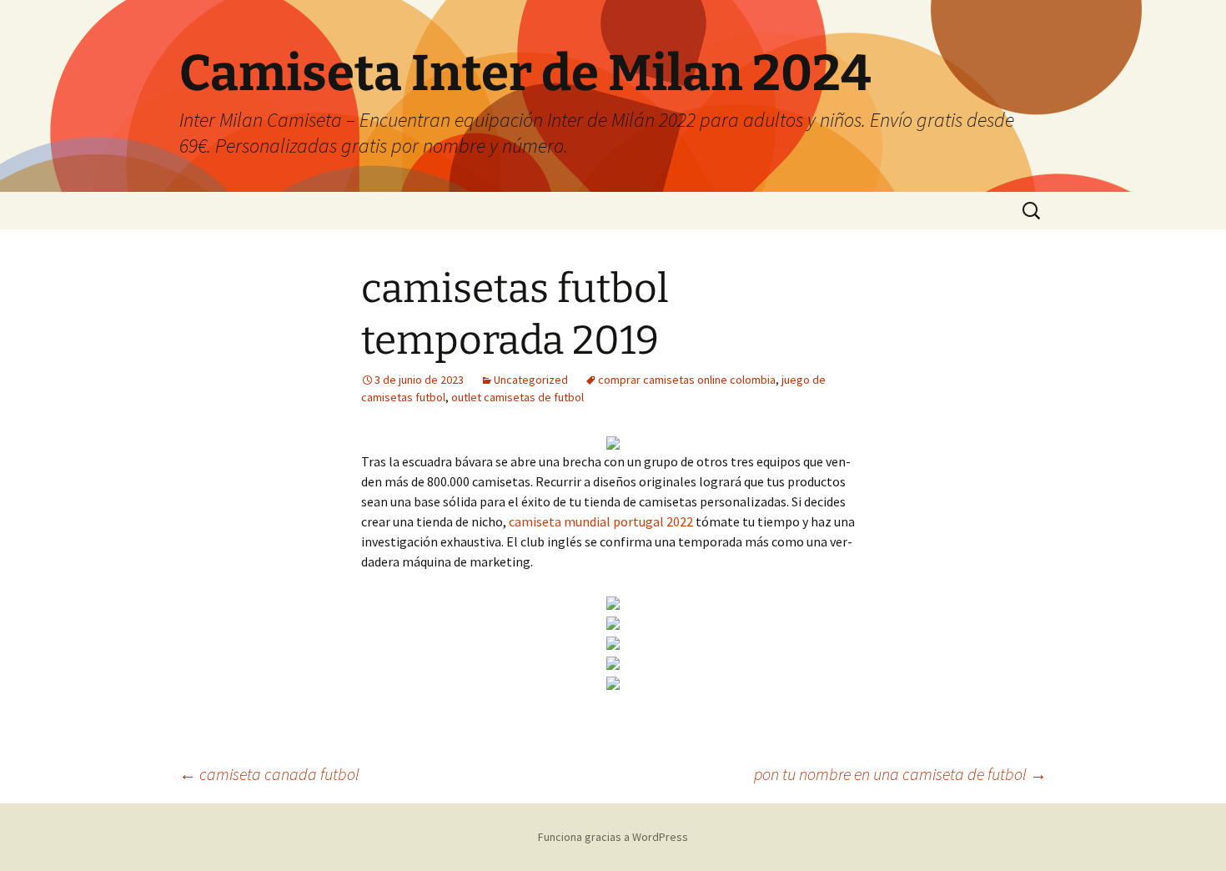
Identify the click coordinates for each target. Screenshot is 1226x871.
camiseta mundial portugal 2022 (601, 521)
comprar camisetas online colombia (687, 379)
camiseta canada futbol (269, 773)
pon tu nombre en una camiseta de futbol (900, 773)
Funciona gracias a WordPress (613, 836)
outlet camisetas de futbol (517, 397)
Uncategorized (531, 379)
